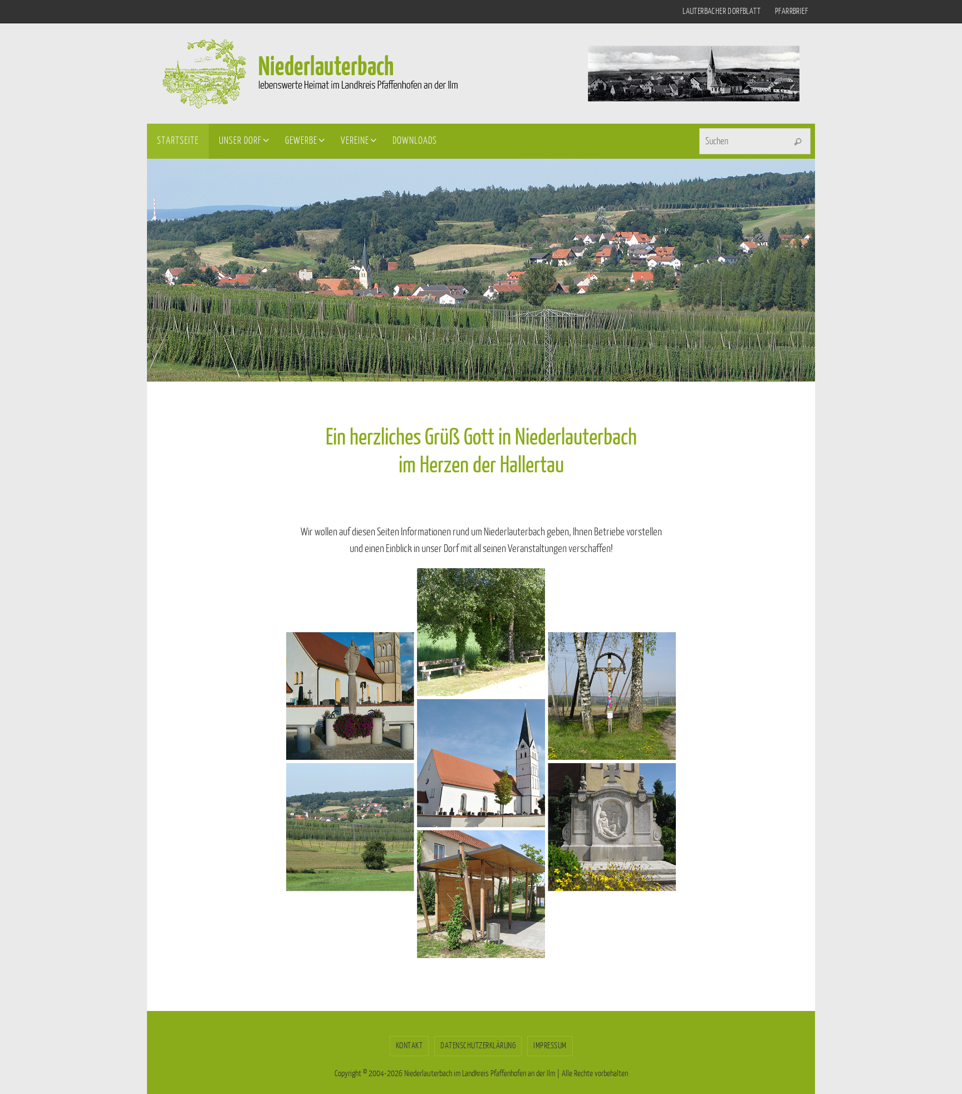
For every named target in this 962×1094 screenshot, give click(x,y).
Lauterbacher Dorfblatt (721, 11)
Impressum (550, 1046)
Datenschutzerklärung (478, 1046)
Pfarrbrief (791, 11)
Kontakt (409, 1046)
